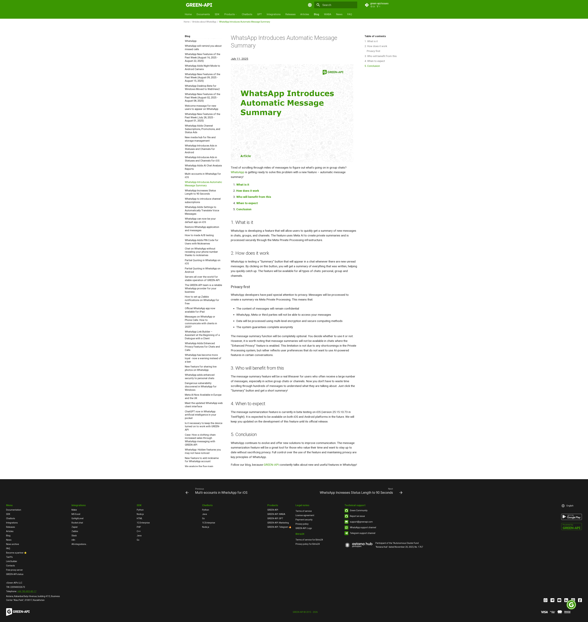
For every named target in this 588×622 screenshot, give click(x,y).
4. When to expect (375, 61)
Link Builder (11, 561)
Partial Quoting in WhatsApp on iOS (202, 262)
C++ (139, 531)
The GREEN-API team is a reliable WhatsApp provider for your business (203, 288)
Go (138, 540)
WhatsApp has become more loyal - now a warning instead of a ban (203, 358)
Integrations (274, 14)
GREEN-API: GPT (275, 518)
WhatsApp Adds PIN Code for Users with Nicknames (201, 242)
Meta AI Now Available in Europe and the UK (203, 396)
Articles (304, 14)
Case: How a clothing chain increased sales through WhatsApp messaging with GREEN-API (200, 439)
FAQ (349, 14)
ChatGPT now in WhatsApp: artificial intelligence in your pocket (200, 415)
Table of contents (375, 36)
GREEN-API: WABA (276, 514)
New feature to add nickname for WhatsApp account (202, 460)
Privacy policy (302, 524)
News (339, 14)
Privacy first (373, 51)
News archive (12, 544)
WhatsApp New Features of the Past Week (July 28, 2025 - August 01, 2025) (202, 117)
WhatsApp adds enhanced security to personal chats (200, 376)
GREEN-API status (14, 574)
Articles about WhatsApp (204, 22)
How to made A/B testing (199, 235)
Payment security (304, 519)
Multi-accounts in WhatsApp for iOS (203, 175)
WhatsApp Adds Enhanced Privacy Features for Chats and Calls (202, 347)
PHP (139, 527)
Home (188, 14)
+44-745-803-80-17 (26, 591)
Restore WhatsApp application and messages (202, 228)
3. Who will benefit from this (381, 56)
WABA (327, 14)
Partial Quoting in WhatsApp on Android (202, 270)
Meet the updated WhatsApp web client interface (204, 404)
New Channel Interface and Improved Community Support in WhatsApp (203, 37)
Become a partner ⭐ (16, 553)
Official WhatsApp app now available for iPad (200, 310)
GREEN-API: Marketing (278, 522)
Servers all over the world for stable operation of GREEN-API (202, 278)
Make (74, 510)
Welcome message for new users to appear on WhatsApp (201, 107)
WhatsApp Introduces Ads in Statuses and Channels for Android (201, 149)
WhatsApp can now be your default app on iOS (200, 220)
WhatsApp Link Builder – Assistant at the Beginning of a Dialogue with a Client (202, 335)
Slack (74, 535)
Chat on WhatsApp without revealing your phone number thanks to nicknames (201, 252)
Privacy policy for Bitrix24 (308, 544)
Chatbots (247, 14)
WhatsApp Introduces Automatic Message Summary (203, 184)
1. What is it (371, 41)
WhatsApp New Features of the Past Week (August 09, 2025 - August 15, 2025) (202, 77)
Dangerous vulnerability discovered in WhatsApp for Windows (201, 386)
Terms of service (304, 511)
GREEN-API (271, 464)
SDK (217, 14)
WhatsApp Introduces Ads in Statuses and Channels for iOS (202, 159)
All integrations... (79, 544)
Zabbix (75, 531)
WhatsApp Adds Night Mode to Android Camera (202, 67)
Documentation (13, 510)
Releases (290, 14)
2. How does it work (376, 46)
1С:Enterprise (143, 522)
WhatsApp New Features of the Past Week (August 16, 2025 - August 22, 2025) (202, 57)
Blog (316, 14)
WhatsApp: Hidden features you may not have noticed (203, 451)
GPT (259, 14)
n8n (73, 540)
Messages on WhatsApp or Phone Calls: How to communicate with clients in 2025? (201, 321)
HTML (139, 518)
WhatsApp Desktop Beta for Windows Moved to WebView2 (202, 87)
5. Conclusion (372, 65)
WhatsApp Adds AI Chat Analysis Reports (203, 167)
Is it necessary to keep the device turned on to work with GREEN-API (203, 426)
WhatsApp (237, 172)
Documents (203, 14)
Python (140, 510)
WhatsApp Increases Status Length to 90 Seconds (200, 192)
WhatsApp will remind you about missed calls (203, 47)
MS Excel (76, 514)
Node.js (140, 514)
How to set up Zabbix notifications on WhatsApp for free (202, 300)
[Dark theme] (309, 5)
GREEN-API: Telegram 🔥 (279, 527)
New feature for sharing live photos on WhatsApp (201, 368)
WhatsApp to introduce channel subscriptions (203, 200)
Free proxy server (14, 570)
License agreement (305, 515)
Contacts (10, 565)
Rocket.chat (77, 522)
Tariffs (9, 557)
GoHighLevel (77, 518)
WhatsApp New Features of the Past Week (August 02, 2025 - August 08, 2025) (202, 97)
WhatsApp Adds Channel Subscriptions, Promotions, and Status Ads (202, 129)
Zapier (75, 527)
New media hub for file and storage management (200, 139)
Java (139, 535)
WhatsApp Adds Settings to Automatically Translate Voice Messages (202, 210)
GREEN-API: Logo (304, 528)
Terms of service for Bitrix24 (309, 539)
